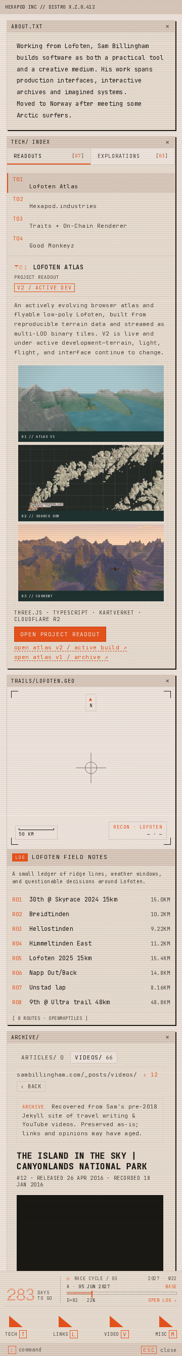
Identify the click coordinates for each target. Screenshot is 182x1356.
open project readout (60, 634)
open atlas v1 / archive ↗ (61, 657)
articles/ (42, 1057)
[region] (91, 768)
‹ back (31, 1086)
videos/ (94, 1057)
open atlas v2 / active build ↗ (70, 647)
